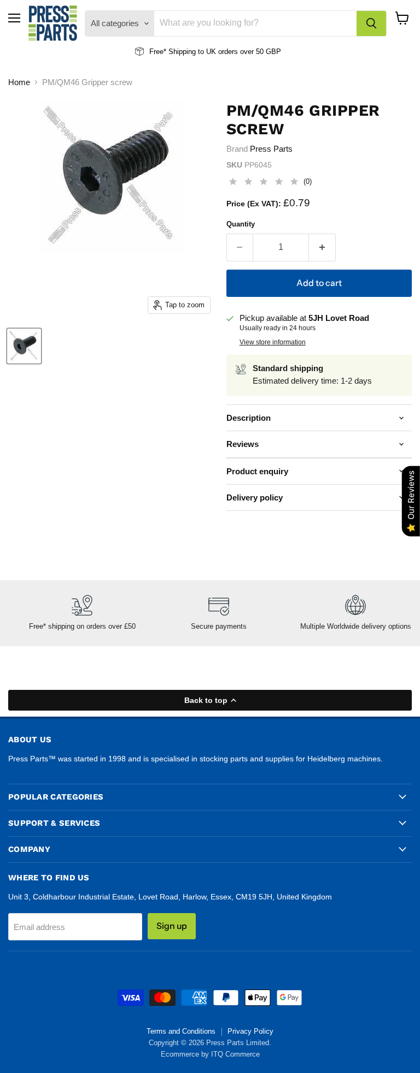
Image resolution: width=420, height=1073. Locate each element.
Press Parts (271, 148)
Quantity (240, 224)
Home (19, 82)
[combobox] (255, 23)
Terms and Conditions (181, 1031)
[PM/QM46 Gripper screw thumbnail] (24, 346)
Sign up (171, 926)
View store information (273, 342)
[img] (263, 183)
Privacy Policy (250, 1031)
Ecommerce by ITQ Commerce (210, 1054)
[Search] (371, 23)
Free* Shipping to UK (182, 51)
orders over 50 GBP (248, 51)
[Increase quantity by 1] (322, 247)
